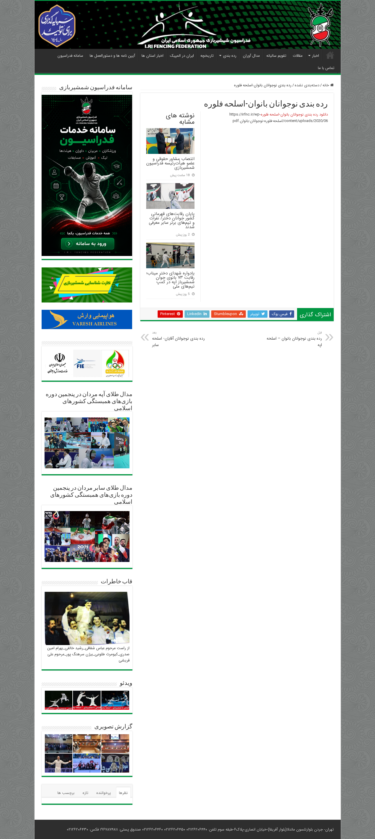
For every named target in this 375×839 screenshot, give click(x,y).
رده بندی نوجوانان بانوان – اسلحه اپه (294, 339)
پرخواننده (103, 793)
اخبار (315, 56)
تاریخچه (207, 56)
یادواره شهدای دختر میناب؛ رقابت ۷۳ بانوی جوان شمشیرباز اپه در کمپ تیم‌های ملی (170, 280)
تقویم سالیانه (276, 56)
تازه (85, 793)
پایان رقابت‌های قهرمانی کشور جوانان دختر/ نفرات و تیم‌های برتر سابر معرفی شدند (172, 220)
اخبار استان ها (152, 56)
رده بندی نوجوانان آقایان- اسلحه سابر (178, 339)
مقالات (298, 56)
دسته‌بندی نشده (307, 85)
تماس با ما (326, 68)
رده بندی (229, 56)
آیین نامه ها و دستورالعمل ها (112, 56)
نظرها (123, 793)
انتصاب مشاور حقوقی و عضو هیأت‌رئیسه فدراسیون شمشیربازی (170, 163)
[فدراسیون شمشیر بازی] (188, 25)
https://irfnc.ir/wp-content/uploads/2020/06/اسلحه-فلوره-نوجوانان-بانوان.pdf (278, 117)
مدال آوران (251, 56)
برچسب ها (65, 793)
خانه (326, 85)
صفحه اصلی (330, 55)
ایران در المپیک (182, 56)
